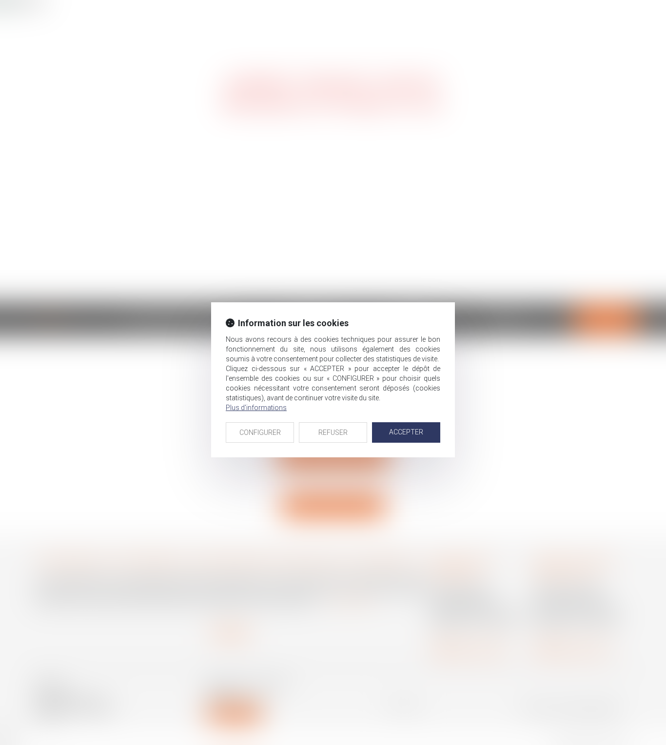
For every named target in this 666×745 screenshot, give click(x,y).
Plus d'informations (256, 408)
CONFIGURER (260, 432)
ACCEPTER (406, 432)
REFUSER (333, 432)
